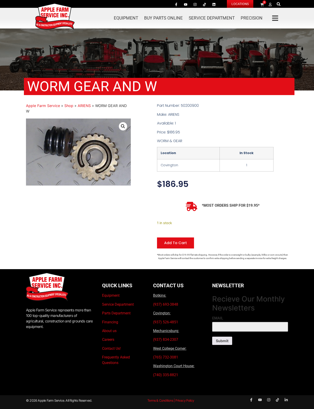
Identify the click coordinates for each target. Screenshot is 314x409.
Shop (68, 105)
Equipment (126, 18)
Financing (110, 322)
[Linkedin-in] (286, 400)
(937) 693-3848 (165, 304)
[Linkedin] (213, 4)
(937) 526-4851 (165, 322)
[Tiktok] (204, 4)
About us (109, 331)
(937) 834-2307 (165, 339)
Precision (252, 18)
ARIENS (84, 105)
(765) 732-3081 (165, 357)
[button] (279, 4)
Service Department (212, 18)
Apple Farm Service (43, 105)
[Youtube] (185, 4)
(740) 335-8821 (166, 375)
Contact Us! (111, 348)
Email (217, 318)
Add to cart (175, 242)
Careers (108, 339)
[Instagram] (194, 4)
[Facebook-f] (176, 4)
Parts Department (116, 313)
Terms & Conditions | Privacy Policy (170, 400)
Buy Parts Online (163, 18)
